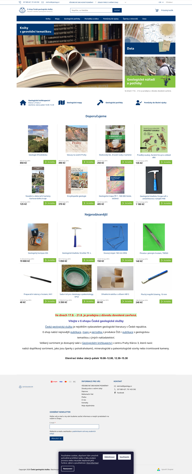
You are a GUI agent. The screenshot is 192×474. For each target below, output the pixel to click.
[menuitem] (48, 18)
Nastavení (67, 468)
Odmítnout (109, 457)
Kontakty (85, 403)
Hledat (117, 10)
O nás (84, 400)
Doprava (85, 391)
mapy (85, 332)
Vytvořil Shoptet (167, 469)
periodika (97, 332)
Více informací (92, 463)
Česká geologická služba (58, 326)
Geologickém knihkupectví (97, 342)
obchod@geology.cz (124, 386)
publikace (75, 332)
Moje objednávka (88, 405)
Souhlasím (124, 457)
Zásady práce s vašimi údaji (108, 2)
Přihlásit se (56, 438)
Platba (84, 397)
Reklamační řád (87, 394)
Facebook (120, 393)
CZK (160, 2)
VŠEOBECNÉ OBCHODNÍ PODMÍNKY (81, 2)
